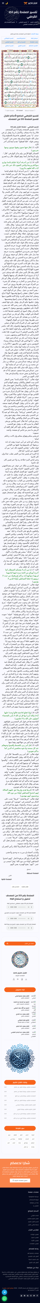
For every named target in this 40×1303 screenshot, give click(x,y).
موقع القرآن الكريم (8, 1288)
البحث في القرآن (15, 887)
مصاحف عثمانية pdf (33, 1253)
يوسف (32, 1147)
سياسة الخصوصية (34, 1196)
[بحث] (7, 944)
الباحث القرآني (35, 1215)
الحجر (33, 1139)
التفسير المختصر (33, 46)
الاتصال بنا (36, 1206)
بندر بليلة (9, 924)
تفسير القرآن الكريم (33, 1222)
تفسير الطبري (21, 46)
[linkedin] (27, 1295)
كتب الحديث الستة (34, 1259)
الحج (9, 1143)
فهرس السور (35, 1237)
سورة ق (26, 1143)
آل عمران (26, 1147)
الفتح (21, 1135)
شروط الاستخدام (34, 1200)
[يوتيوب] (21, 1295)
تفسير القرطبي (22, 22)
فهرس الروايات (34, 1234)
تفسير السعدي (9, 46)
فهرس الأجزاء (35, 1240)
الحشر (27, 1135)
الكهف (15, 1135)
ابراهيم (32, 1143)
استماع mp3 (34, 38)
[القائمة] (3, 3)
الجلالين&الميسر (21, 38)
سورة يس (12, 1139)
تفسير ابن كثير (21, 42)
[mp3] (26, 979)
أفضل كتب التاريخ (34, 1262)
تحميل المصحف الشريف (20, 1180)
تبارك (19, 1143)
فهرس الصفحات (34, 1243)
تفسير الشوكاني (8, 38)
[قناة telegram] (4, 1292)
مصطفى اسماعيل (15, 903)
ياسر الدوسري (8, 913)
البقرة (33, 1135)
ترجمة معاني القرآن (33, 1225)
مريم (9, 1135)
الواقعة (20, 1139)
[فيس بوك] (37, 1295)
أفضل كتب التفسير (33, 1256)
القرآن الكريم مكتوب (33, 1218)
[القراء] (14, 979)
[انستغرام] (30, 1295)
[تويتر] (34, 1295)
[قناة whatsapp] (4, 1298)
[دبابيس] (24, 1295)
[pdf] (22, 979)
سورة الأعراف (35, 34)
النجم (14, 1143)
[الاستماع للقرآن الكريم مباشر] (18, 979)
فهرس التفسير (25, 887)
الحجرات (27, 1139)
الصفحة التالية (10, 110)
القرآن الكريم (33, 22)
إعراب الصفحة (34, 42)
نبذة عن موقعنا (34, 1203)
